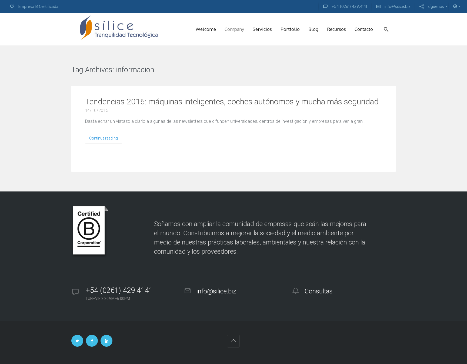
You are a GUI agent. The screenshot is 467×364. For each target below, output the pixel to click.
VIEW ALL (171, 70)
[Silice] (118, 29)
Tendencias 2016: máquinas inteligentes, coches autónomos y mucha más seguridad (232, 101)
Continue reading (103, 138)
